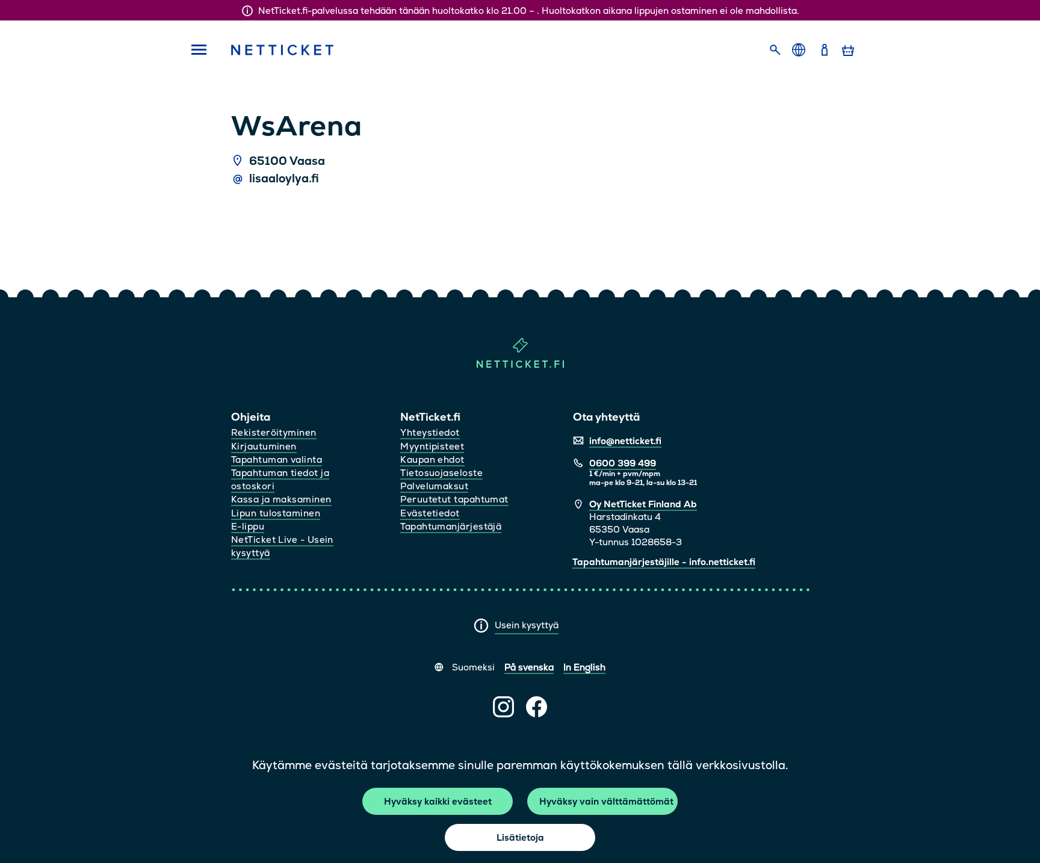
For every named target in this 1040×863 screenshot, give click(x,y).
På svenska (529, 667)
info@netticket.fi (625, 441)
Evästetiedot (429, 513)
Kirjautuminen (264, 446)
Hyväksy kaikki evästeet (438, 801)
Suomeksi (473, 667)
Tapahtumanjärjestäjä (450, 526)
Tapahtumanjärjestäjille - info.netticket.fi (663, 562)
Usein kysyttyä (527, 625)
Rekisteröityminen (274, 432)
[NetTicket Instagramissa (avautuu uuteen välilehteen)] (503, 706)
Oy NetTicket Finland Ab (643, 504)
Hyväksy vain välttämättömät (606, 801)
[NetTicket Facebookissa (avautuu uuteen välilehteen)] (536, 706)
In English (584, 667)
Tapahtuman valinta (276, 459)
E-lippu (247, 526)
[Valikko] (195, 50)
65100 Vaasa (287, 161)
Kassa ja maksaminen (281, 499)
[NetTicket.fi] (520, 365)
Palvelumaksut (434, 486)
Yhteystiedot (429, 432)
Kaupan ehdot (432, 459)
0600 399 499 (622, 463)
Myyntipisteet (432, 446)
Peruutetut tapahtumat (454, 499)
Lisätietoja (520, 837)
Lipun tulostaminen (275, 513)
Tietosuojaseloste (441, 472)
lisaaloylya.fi (284, 179)
